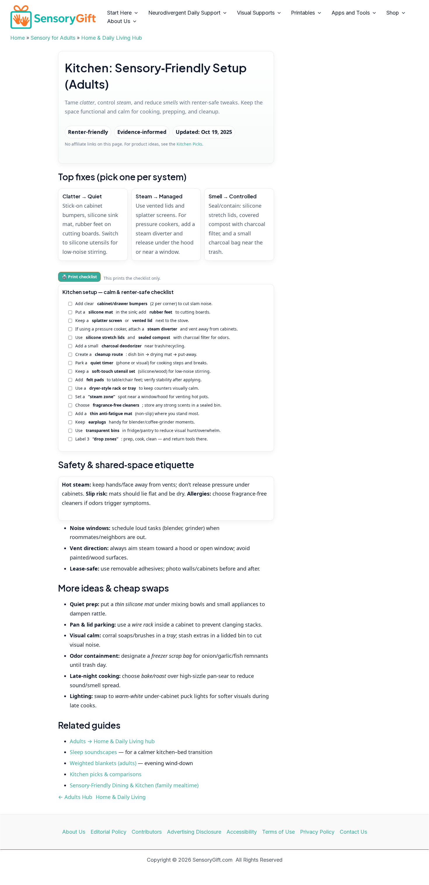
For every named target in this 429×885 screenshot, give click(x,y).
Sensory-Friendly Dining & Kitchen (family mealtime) (134, 785)
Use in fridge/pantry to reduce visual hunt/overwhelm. (148, 430)
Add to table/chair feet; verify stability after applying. (138, 379)
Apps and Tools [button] (351, 13)
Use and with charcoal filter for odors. (152, 337)
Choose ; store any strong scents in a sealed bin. (148, 405)
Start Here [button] (119, 13)
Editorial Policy (108, 832)
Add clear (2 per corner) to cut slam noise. (144, 303)
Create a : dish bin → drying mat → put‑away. (136, 354)
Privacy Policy (317, 832)
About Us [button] (118, 21)
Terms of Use (278, 832)
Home (17, 38)
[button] (135, 13)
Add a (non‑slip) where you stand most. (137, 413)
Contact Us (353, 832)
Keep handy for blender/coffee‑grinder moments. (135, 422)
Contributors (147, 832)
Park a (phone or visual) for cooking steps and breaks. (141, 362)
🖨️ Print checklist (79, 276)
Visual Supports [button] (256, 13)
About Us (73, 832)
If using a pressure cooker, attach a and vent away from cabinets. (156, 329)
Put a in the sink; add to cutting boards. (142, 312)
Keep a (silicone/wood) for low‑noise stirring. (143, 371)
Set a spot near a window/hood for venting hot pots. (142, 396)
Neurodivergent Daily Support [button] (184, 13)
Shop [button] (392, 13)
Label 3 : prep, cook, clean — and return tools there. (141, 439)
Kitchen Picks (189, 144)
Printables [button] (303, 13)
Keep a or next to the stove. (132, 320)
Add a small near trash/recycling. (130, 346)
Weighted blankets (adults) (103, 763)
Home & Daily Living (121, 796)
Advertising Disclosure (194, 832)
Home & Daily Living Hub (111, 38)
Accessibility (241, 832)
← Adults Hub (75, 796)
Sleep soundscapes (93, 751)
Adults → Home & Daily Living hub (112, 741)
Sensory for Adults (53, 38)
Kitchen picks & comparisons (106, 774)
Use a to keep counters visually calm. (137, 388)
